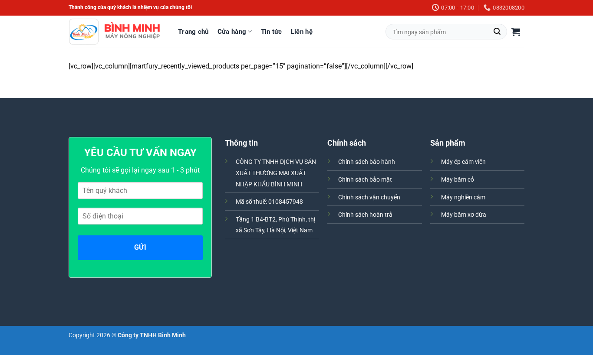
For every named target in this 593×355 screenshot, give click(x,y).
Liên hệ (302, 32)
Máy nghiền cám (463, 197)
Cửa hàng (231, 32)
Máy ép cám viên (463, 162)
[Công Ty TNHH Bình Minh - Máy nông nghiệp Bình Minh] (115, 32)
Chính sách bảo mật (365, 179)
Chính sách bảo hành (366, 162)
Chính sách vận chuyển (369, 197)
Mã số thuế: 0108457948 (269, 201)
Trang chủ (193, 32)
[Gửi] (497, 31)
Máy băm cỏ (457, 179)
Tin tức (271, 32)
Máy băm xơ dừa (463, 214)
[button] (515, 31)
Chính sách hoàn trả (365, 214)
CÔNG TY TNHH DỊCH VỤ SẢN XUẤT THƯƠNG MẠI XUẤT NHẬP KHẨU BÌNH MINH (276, 173)
